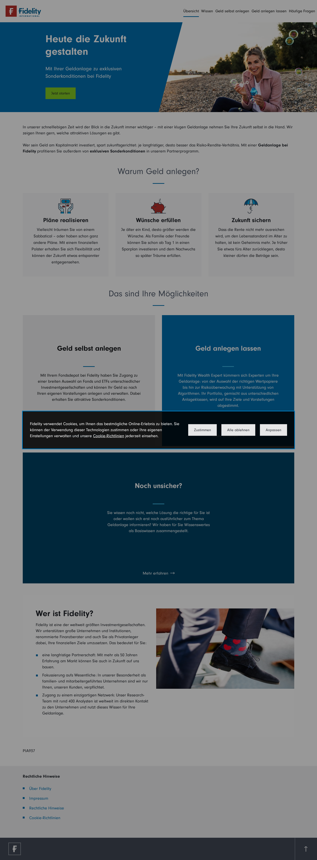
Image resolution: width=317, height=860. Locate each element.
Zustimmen (202, 430)
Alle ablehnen (238, 430)
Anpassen (273, 430)
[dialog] (158, 430)
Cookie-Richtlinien (108, 435)
